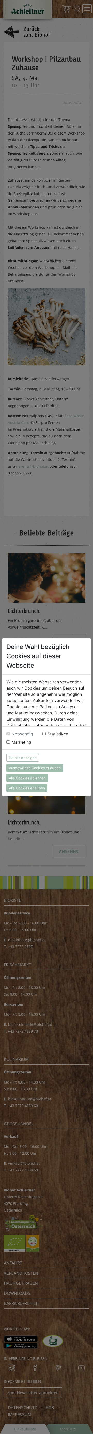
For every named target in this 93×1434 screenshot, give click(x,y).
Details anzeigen (23, 758)
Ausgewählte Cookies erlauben (35, 768)
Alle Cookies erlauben (27, 788)
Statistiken (58, 733)
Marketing (21, 742)
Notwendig (22, 733)
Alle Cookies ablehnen (27, 778)
